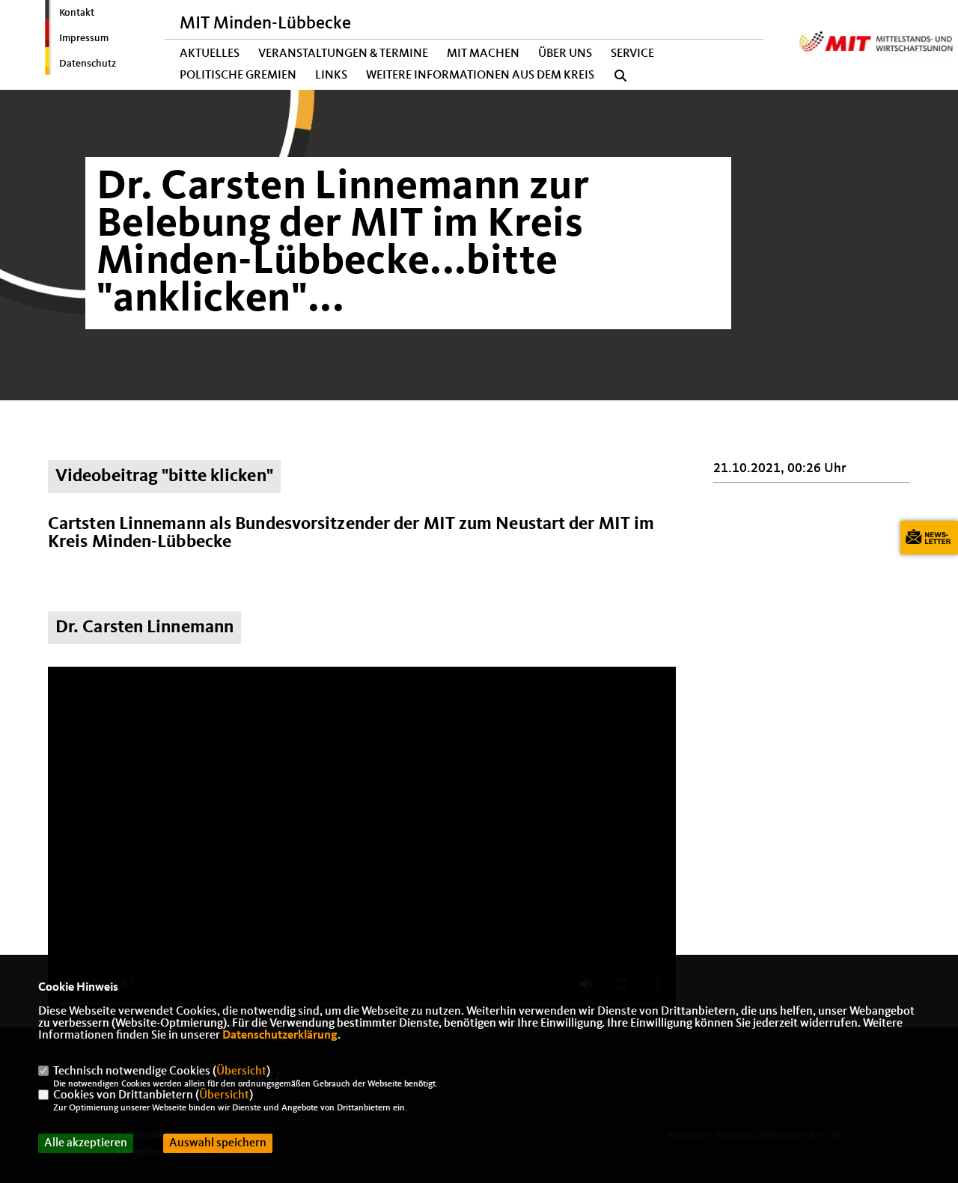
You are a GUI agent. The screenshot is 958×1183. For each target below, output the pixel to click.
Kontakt (76, 12)
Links (331, 76)
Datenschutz (87, 63)
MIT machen (483, 54)
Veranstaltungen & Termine (343, 54)
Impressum (84, 38)
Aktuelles (210, 54)
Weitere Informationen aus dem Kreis (480, 76)
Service (632, 54)
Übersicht (241, 1071)
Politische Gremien (238, 76)
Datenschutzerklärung (280, 1036)
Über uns (565, 54)
